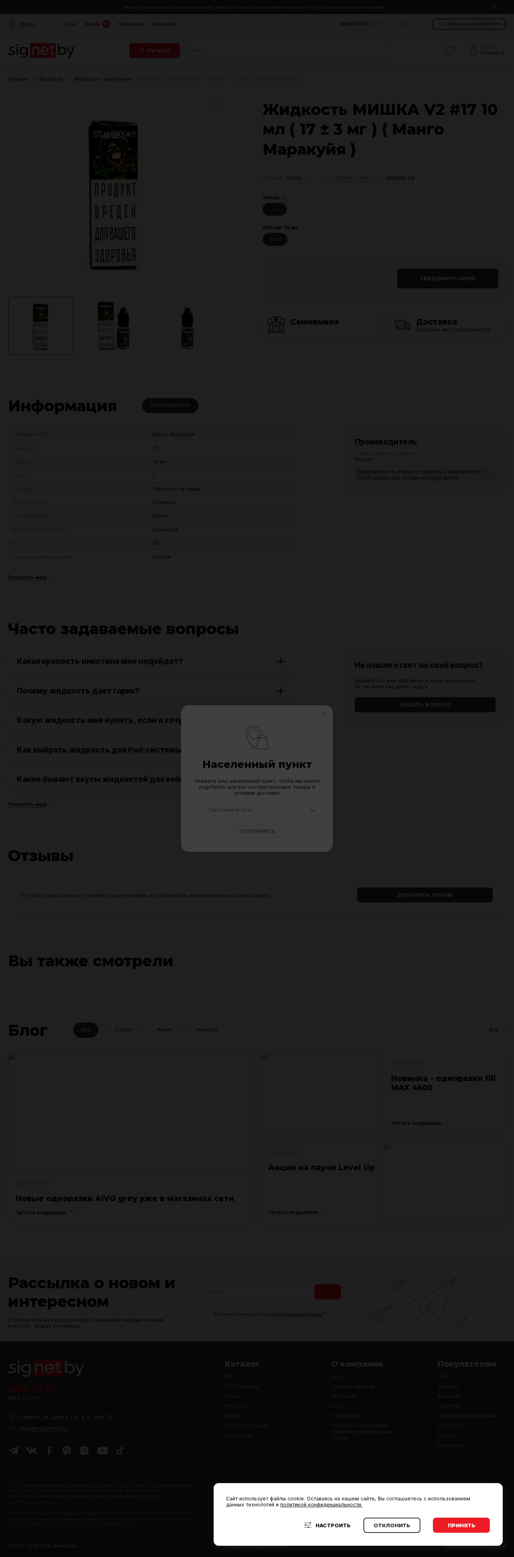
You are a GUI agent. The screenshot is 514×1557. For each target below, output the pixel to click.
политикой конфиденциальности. (321, 1505)
